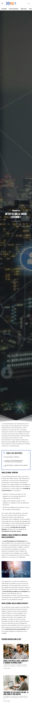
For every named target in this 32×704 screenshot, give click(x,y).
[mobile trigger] (3, 3)
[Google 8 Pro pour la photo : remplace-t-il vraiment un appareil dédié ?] (16, 651)
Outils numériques (10, 677)
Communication (16, 211)
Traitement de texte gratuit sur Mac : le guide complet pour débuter (16, 693)
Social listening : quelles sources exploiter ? (16, 466)
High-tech (8, 645)
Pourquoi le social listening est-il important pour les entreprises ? (14, 461)
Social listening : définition (12, 457)
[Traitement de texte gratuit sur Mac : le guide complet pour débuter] (16, 683)
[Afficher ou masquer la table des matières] (25, 453)
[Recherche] (25, 3)
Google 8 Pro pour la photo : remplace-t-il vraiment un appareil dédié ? (16, 662)
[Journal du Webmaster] (11, 3)
